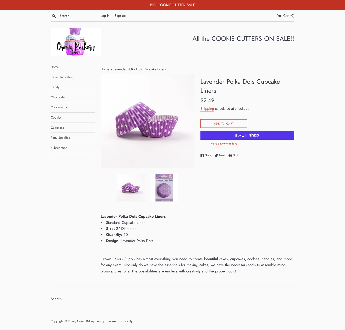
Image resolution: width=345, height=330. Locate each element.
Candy (55, 87)
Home (55, 67)
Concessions (59, 107)
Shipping (207, 108)
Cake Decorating (62, 77)
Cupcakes (57, 127)
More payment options (224, 144)
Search (56, 299)
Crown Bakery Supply (90, 321)
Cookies (56, 117)
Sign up (120, 15)
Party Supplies (60, 137)
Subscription (59, 148)
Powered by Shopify (119, 321)
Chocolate (57, 97)
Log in (105, 15)
